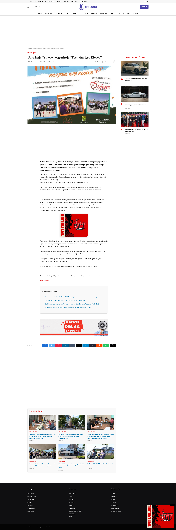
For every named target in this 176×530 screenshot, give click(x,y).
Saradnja (113, 502)
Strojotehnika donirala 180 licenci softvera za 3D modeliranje (65, 300)
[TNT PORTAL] (88, 7)
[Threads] (29, 170)
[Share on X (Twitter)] (105, 61)
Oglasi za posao (42, 1)
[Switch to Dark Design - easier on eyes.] (145, 1)
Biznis (67, 13)
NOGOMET (72, 493)
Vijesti (40, 13)
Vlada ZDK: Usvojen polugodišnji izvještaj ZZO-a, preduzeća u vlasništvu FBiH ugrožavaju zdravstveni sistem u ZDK (42, 436)
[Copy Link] (108, 61)
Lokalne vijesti (32, 1)
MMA (71, 517)
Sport (74, 13)
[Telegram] (29, 162)
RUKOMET (72, 502)
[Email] (29, 145)
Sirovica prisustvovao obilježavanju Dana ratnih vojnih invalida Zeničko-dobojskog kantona (42, 465)
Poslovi (59, 13)
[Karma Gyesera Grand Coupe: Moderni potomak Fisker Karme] (134, 94)
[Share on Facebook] (102, 61)
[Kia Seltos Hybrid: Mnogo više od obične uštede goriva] (134, 68)
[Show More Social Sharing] (114, 61)
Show (118, 13)
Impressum (114, 496)
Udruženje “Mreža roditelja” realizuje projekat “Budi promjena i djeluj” (68, 307)
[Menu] (28, 7)
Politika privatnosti (116, 511)
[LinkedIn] (29, 153)
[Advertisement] (88, 31)
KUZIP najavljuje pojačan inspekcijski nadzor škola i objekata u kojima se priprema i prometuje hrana (70, 436)
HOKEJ (71, 505)
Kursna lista (51, 1)
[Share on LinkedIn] (111, 61)
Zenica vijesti (31, 53)
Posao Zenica (83, 1)
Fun (112, 13)
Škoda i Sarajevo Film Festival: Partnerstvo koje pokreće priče (136, 130)
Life (80, 13)
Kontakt (144, 7)
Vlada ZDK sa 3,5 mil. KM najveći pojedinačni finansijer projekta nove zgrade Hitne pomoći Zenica (71, 465)
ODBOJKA (72, 508)
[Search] (147, 1)
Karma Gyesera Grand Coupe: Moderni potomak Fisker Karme (135, 105)
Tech (86, 13)
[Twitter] (29, 137)
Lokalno (48, 13)
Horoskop (66, 1)
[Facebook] (29, 132)
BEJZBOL (72, 514)
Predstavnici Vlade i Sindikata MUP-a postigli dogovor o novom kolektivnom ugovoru (73, 297)
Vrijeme (135, 13)
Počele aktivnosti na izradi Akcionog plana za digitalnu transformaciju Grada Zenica (72, 304)
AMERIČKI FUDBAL (75, 511)
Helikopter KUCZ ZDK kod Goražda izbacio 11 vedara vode (100, 465)
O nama (113, 493)
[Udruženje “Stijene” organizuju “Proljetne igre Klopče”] (71, 95)
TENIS (71, 496)
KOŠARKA (72, 499)
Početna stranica (31, 48)
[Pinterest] (29, 141)
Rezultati (126, 13)
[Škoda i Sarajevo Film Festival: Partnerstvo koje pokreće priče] (134, 119)
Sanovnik (94, 13)
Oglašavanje (114, 505)
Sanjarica (59, 1)
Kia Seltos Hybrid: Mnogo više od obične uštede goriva (136, 79)
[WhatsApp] (29, 166)
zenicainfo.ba (44, 281)
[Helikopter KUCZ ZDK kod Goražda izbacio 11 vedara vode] (100, 451)
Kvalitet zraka (74, 1)
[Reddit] (29, 158)
